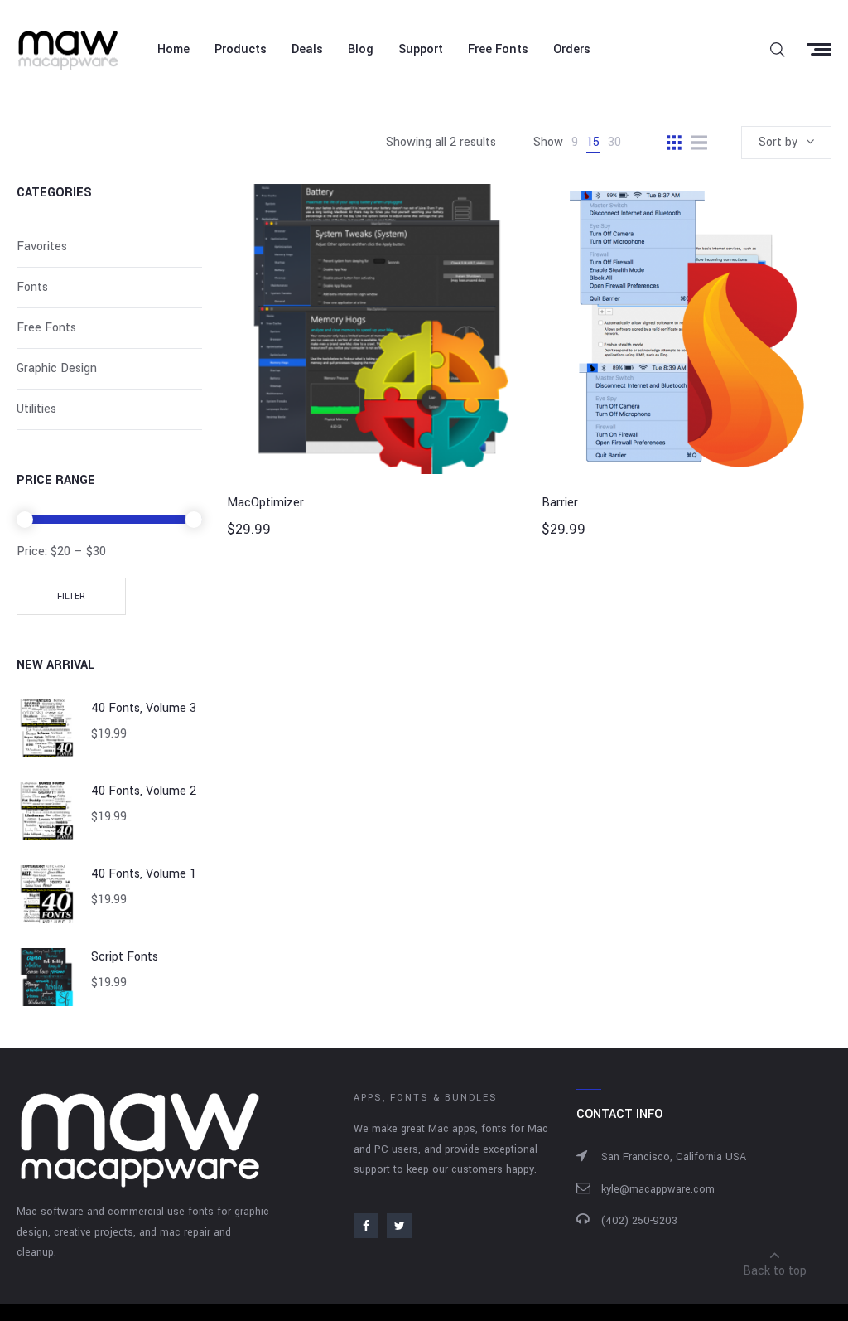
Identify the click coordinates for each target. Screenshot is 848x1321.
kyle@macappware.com (658, 1189)
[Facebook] (366, 1225)
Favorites (42, 246)
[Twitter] (399, 1225)
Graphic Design (57, 368)
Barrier (560, 502)
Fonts (32, 287)
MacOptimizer (265, 502)
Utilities (36, 409)
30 (614, 142)
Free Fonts (46, 327)
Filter (71, 596)
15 (593, 142)
